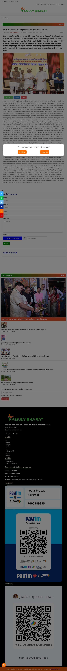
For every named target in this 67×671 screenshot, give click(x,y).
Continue (45, 152)
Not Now (22, 152)
